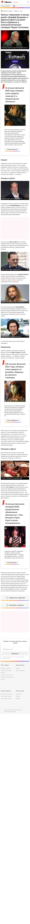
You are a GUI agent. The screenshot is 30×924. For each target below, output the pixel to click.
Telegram (18, 698)
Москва (18, 668)
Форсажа (15, 281)
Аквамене (4, 280)
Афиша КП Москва (7, 11)
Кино (21, 11)
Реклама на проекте (6, 668)
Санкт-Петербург (20, 670)
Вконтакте (18, 694)
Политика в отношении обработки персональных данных (7, 677)
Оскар (16, 314)
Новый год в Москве (6, 696)
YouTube (18, 696)
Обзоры (16, 11)
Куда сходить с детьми (6, 694)
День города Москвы (6, 698)
